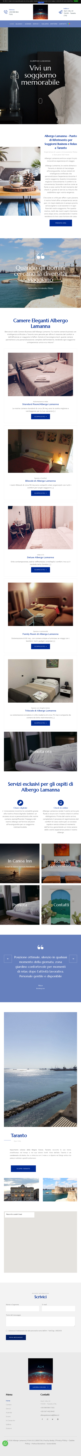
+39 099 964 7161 (47, 1408)
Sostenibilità (51, 1444)
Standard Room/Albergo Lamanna (40, 404)
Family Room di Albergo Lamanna (40, 634)
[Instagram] (47, 1419)
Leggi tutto (41, 2)
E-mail (44, 1304)
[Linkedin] (58, 1419)
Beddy (52, 1440)
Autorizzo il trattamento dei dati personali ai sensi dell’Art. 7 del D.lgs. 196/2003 (35, 1331)
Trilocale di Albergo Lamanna (40, 710)
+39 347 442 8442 (47, 1411)
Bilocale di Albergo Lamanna (40, 480)
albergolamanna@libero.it (49, 1415)
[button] (61, 223)
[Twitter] (52, 1419)
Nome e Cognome (12, 1304)
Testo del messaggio (13, 1315)
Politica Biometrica (38, 1444)
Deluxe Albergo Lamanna (40, 557)
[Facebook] (42, 1419)
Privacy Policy (61, 1440)
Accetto (76, 1)
